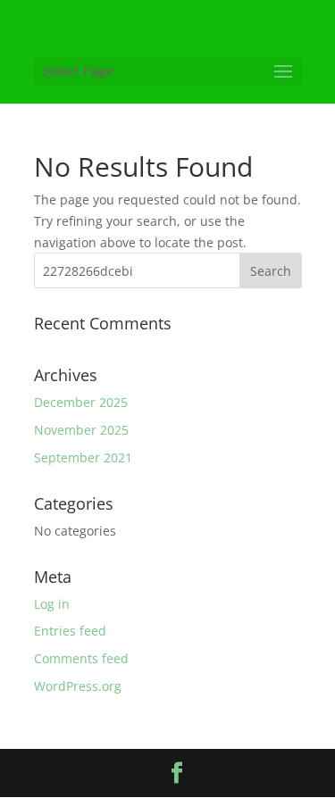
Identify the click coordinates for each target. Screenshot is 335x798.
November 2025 (81, 429)
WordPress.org (77, 685)
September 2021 (83, 457)
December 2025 (81, 402)
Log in (52, 603)
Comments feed (81, 658)
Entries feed (70, 630)
